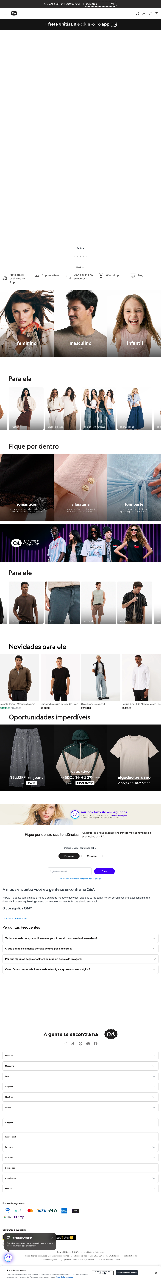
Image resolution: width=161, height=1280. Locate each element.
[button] (137, 13)
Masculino (92, 849)
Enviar (104, 865)
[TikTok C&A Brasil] (73, 1044)
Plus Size (9, 1097)
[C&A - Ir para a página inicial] (14, 13)
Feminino (69, 849)
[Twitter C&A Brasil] (88, 1044)
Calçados (9, 1086)
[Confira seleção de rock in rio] (80, 555)
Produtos (9, 1147)
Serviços (9, 1157)
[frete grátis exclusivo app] (80, 29)
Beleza (8, 1107)
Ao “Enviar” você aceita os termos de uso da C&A (80, 872)
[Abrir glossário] (84, 1123)
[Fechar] (156, 1273)
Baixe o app (10, 1168)
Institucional (10, 1137)
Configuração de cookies (102, 1272)
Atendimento (10, 1178)
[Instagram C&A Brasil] (65, 1044)
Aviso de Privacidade (64, 1277)
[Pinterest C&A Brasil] (80, 1044)
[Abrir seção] (86, 1056)
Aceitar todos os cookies (126, 1273)
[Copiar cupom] (112, 4)
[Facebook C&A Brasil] (95, 1044)
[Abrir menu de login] (144, 13)
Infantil (8, 1076)
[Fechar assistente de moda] (52, 1237)
